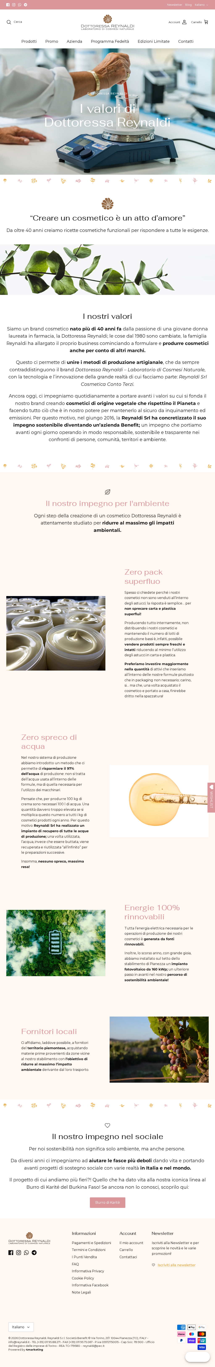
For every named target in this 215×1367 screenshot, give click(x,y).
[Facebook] (7, 4)
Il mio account (131, 1243)
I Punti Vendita (84, 1257)
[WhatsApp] (19, 4)
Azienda (74, 41)
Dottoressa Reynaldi (32, 1338)
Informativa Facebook (90, 1285)
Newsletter (174, 4)
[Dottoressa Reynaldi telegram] (25, 4)
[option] (107, 111)
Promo (51, 41)
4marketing (34, 1349)
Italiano (200, 4)
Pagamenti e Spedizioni (91, 1243)
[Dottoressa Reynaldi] (107, 22)
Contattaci (128, 1257)
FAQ (75, 1264)
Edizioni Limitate (154, 41)
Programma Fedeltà (110, 41)
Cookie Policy (83, 1278)
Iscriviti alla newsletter (177, 1265)
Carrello (126, 1250)
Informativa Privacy (88, 1271)
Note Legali (81, 1292)
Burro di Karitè (107, 1203)
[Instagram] (13, 4)
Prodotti (29, 41)
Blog (188, 4)
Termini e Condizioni (88, 1250)
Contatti (186, 41)
